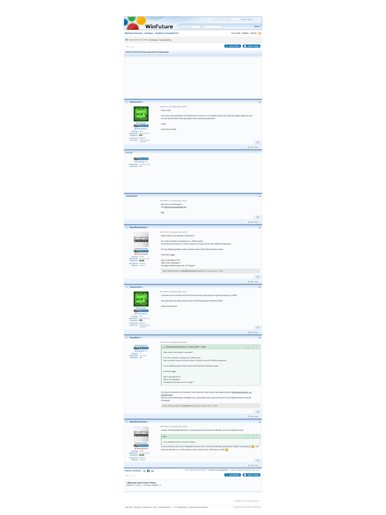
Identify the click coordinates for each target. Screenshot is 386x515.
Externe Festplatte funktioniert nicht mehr (244, 470)
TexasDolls (135, 337)
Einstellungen (182, 507)
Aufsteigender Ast (141, 345)
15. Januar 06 (144, 258)
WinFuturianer (141, 123)
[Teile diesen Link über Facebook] (148, 470)
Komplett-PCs (166, 40)
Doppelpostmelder (141, 248)
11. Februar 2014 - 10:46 (178, 106)
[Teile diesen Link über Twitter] (144, 470)
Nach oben (254, 147)
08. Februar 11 (144, 133)
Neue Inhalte (235, 33)
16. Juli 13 (143, 355)
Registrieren (244, 27)
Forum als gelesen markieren (198, 507)
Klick (173, 255)
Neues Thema (253, 46)
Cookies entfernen (164, 507)
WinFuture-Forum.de (133, 33)
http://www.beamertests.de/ (175, 207)
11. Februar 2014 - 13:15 (178, 291)
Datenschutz (147, 507)
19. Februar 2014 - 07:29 (178, 426)
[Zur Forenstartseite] (153, 25)
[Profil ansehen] (142, 102)
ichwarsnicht (135, 102)
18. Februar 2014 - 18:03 (178, 342)
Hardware (149, 33)
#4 (260, 287)
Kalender (253, 33)
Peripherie (154, 40)
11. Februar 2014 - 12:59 (178, 232)
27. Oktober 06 (144, 164)
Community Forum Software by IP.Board (247, 507)
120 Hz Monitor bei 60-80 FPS (195, 470)
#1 (260, 102)
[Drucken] (152, 470)
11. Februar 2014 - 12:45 (178, 200)
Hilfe (256, 26)
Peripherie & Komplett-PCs (167, 33)
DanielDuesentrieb (138, 227)
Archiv (155, 507)
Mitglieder (245, 33)
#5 (260, 338)
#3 (260, 228)
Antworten (234, 46)
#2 (260, 196)
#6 (260, 422)
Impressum (138, 507)
